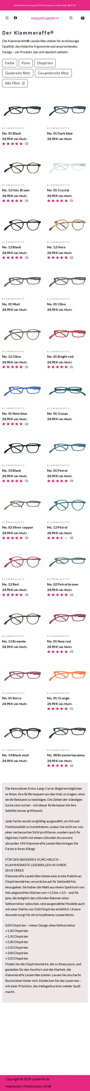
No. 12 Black (11, 247)
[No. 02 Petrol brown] (67, 562)
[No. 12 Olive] (22, 334)
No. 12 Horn (56, 247)
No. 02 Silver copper (17, 527)
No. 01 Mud (11, 304)
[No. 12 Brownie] (22, 619)
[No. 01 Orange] (67, 676)
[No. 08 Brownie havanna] (67, 733)
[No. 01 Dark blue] (67, 111)
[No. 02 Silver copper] (22, 505)
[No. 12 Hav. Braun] (22, 168)
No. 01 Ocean (57, 413)
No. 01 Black (11, 133)
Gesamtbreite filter (53, 73)
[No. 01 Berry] (22, 676)
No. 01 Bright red (60, 356)
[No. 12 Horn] (67, 225)
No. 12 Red (10, 584)
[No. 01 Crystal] (67, 168)
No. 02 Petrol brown (62, 584)
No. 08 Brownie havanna (66, 755)
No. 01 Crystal (58, 190)
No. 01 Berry (12, 698)
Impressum (13, 1086)
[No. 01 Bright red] (67, 334)
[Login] (15, 17)
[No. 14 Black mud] (22, 733)
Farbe (9, 63)
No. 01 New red (59, 641)
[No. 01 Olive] (67, 281)
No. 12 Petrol (57, 527)
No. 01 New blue (14, 413)
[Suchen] (70, 17)
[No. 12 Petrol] (67, 505)
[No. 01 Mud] (22, 281)
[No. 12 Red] (22, 562)
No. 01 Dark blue (60, 133)
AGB (47, 1086)
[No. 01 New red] (67, 619)
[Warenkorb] (83, 18)
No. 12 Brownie (14, 641)
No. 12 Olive (11, 356)
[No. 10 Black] (22, 448)
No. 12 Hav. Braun (16, 190)
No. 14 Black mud (15, 755)
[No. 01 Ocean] (67, 391)
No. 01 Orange (58, 698)
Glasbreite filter (18, 73)
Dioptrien (45, 63)
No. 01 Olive (56, 304)
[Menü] (7, 17)
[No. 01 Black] (22, 111)
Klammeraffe (13, 128)
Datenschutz (33, 1086)
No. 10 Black (11, 470)
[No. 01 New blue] (22, 391)
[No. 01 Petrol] (67, 448)
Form (26, 63)
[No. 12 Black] (22, 225)
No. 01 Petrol (57, 470)
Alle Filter (13, 83)
